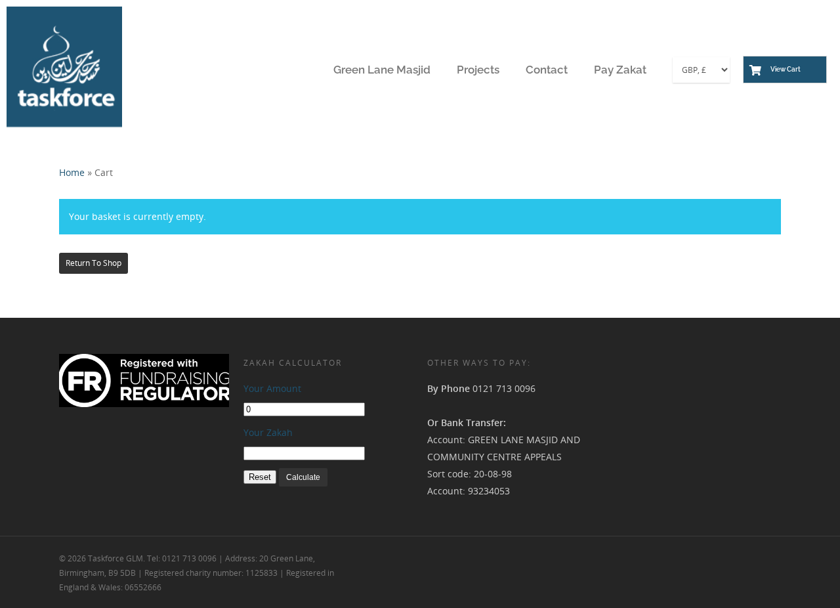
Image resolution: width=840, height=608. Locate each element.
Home (72, 172)
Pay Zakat (620, 69)
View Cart (785, 69)
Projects (478, 69)
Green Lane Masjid (381, 69)
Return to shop (93, 263)
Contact (547, 69)
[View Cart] (755, 71)
